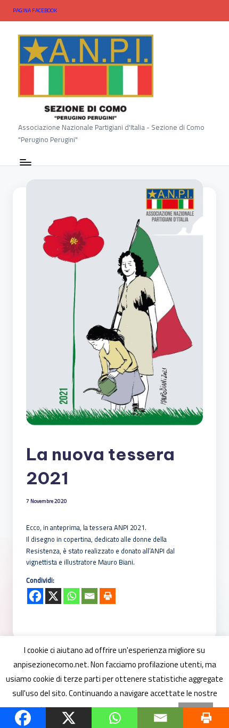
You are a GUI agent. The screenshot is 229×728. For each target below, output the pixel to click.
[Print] (108, 596)
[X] (53, 596)
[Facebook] (35, 596)
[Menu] (25, 162)
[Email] (89, 596)
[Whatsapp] (71, 596)
